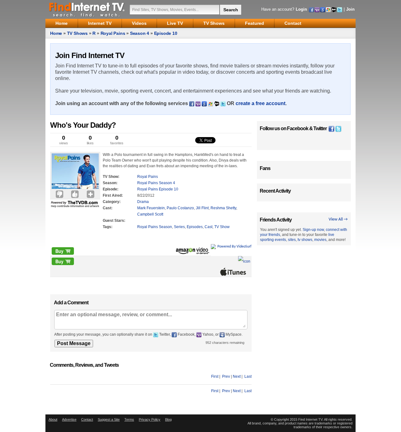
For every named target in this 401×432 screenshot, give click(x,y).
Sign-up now (313, 229)
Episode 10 (165, 33)
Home (56, 33)
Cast (208, 227)
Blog (168, 419)
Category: (112, 202)
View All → (338, 219)
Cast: (107, 208)
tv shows (305, 239)
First (214, 376)
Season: (110, 183)
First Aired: (113, 195)
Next (237, 376)
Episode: (110, 189)
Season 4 (139, 33)
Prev (226, 376)
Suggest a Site (109, 419)
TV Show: (111, 176)
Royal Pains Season (154, 227)
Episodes (195, 227)
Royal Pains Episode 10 (157, 189)
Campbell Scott (150, 214)
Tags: (107, 227)
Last (248, 376)
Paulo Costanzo (180, 208)
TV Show (222, 227)
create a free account (260, 103)
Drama (143, 202)
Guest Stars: (114, 220)
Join (350, 9)
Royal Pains (113, 33)
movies (320, 239)
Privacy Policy (149, 419)
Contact (87, 419)
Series (179, 227)
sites (292, 239)
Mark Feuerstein (151, 208)
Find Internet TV (87, 9)
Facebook (297, 128)
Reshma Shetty (223, 208)
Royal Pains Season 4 (156, 183)
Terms (129, 419)
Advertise (69, 419)
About (53, 419)
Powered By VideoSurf (234, 246)
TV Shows (77, 33)
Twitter (320, 128)
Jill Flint (202, 208)
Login (301, 9)
